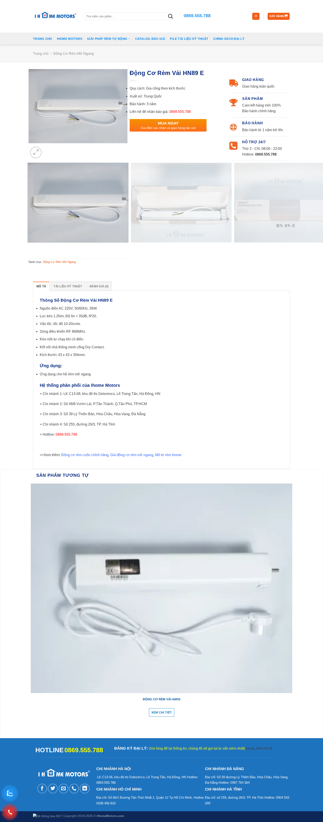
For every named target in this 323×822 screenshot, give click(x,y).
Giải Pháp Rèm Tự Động (107, 38)
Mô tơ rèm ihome (168, 455)
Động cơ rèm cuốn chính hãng (85, 455)
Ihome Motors (69, 38)
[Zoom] (36, 152)
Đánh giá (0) (99, 286)
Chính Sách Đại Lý (228, 38)
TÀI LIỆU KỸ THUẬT (68, 286)
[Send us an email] (63, 788)
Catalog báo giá (150, 38)
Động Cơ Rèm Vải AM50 (161, 699)
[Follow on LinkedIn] (84, 788)
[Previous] (32, 248)
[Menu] (255, 16)
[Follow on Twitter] (53, 788)
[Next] (50, 149)
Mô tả (41, 286)
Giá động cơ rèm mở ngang (131, 455)
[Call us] (74, 788)
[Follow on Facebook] (42, 788)
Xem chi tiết (161, 712)
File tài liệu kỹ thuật (189, 38)
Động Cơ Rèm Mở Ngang (73, 53)
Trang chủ (42, 38)
